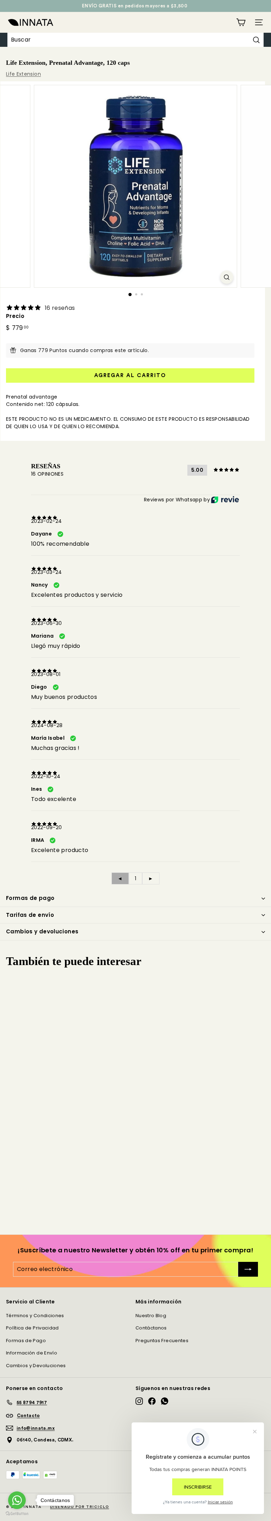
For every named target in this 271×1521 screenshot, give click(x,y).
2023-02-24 (46, 521)
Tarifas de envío (30, 915)
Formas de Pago (26, 1340)
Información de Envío (31, 1353)
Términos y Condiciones (35, 1315)
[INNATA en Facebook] (152, 1401)
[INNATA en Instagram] (139, 1401)
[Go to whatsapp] (17, 1500)
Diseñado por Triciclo (79, 1507)
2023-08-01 (46, 674)
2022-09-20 (46, 827)
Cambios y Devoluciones (36, 1365)
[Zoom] (226, 277)
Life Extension (23, 73)
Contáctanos (151, 1328)
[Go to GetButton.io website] (17, 1513)
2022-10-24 (46, 776)
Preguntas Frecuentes (162, 1340)
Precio (15, 316)
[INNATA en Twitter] (164, 1401)
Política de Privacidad (32, 1328)
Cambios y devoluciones (42, 931)
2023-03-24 (46, 572)
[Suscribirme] (248, 1269)
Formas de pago (30, 898)
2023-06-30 (46, 623)
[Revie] (225, 499)
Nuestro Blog (151, 1315)
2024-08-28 (47, 725)
